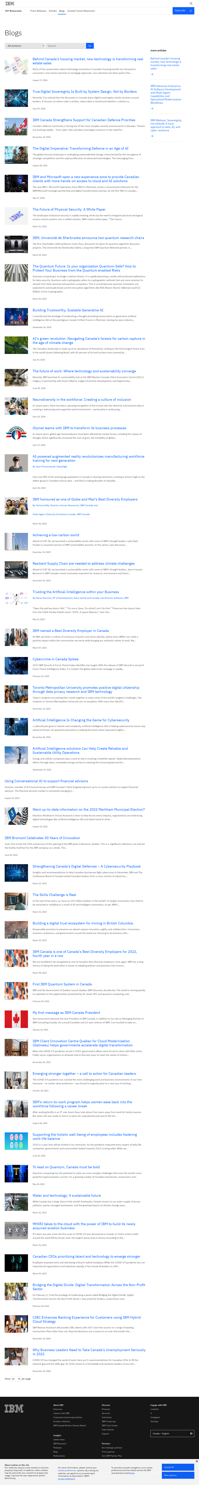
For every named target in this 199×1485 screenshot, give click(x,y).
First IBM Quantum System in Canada (62, 984)
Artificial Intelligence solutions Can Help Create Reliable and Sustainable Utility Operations (80, 750)
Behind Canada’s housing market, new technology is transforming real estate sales (88, 61)
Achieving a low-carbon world (56, 535)
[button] (197, 1461)
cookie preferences (67, 1470)
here (132, 1473)
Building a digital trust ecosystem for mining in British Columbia (83, 923)
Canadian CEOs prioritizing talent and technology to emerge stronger (86, 1256)
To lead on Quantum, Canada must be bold (66, 1167)
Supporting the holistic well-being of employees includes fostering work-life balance (85, 1136)
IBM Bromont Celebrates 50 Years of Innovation (42, 837)
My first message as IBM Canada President (66, 1012)
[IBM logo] (11, 3)
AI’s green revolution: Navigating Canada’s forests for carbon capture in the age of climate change (89, 340)
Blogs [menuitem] (62, 10)
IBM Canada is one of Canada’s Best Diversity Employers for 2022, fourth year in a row (85, 953)
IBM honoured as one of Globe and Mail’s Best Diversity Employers (85, 506)
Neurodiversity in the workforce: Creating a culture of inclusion (82, 399)
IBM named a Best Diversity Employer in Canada (71, 630)
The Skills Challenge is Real (54, 894)
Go (89, 45)
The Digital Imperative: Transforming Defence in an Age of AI (80, 148)
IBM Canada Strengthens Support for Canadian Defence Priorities (84, 120)
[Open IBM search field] (191, 3)
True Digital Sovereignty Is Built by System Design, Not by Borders (85, 91)
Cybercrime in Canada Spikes (56, 659)
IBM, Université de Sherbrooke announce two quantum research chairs (88, 237)
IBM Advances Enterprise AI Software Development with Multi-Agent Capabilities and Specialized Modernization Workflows (165, 94)
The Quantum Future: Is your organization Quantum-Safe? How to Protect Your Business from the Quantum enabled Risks (84, 268)
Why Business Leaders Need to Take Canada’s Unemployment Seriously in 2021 (89, 1351)
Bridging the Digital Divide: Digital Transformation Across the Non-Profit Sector (89, 1286)
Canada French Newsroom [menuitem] (81, 10)
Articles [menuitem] (53, 10)
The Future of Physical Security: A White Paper (69, 209)
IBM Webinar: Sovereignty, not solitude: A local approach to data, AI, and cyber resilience (166, 125)
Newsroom (13, 10)
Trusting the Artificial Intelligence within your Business (80, 594)
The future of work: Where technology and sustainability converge (84, 371)
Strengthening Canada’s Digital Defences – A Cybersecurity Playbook (87, 866)
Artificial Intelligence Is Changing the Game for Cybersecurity (81, 720)
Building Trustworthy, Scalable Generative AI (68, 310)
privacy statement (66, 1478)
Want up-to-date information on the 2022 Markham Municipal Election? (89, 809)
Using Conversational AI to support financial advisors (46, 781)
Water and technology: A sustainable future (67, 1195)
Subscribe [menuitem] (180, 10)
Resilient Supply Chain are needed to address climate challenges (84, 563)
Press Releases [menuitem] (38, 10)
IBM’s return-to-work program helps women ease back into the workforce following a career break (82, 1104)
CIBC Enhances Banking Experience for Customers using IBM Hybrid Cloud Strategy (87, 1319)
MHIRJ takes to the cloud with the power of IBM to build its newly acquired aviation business (84, 1225)
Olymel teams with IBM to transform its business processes (79, 428)
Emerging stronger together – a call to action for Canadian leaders (84, 1073)
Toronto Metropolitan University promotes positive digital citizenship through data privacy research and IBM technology (86, 689)
